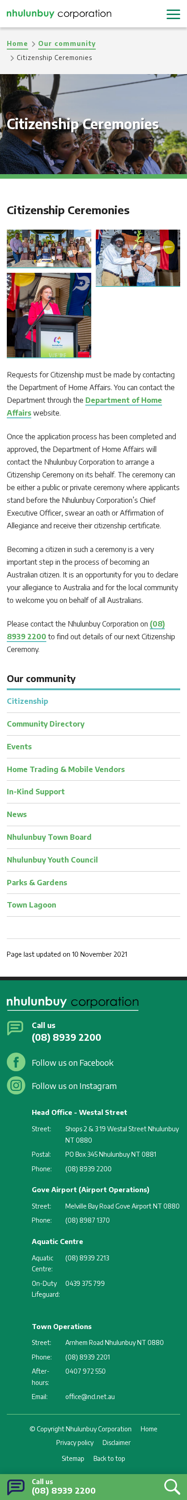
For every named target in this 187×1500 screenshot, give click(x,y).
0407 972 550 (85, 1371)
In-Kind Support (36, 791)
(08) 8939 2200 (64, 1490)
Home (17, 43)
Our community (67, 43)
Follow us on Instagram (74, 1085)
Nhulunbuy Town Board (49, 837)
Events (19, 746)
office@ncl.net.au (90, 1396)
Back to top (109, 1458)
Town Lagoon (31, 904)
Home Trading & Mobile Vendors (66, 769)
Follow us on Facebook (72, 1062)
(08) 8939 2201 (87, 1357)
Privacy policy (75, 1442)
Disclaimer (117, 1442)
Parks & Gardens (37, 882)
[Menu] (173, 13)
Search (170, 1486)
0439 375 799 (85, 1283)
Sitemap (73, 1458)
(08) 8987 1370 (87, 1220)
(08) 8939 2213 (87, 1258)
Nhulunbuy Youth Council (52, 859)
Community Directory (45, 723)
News (17, 814)
